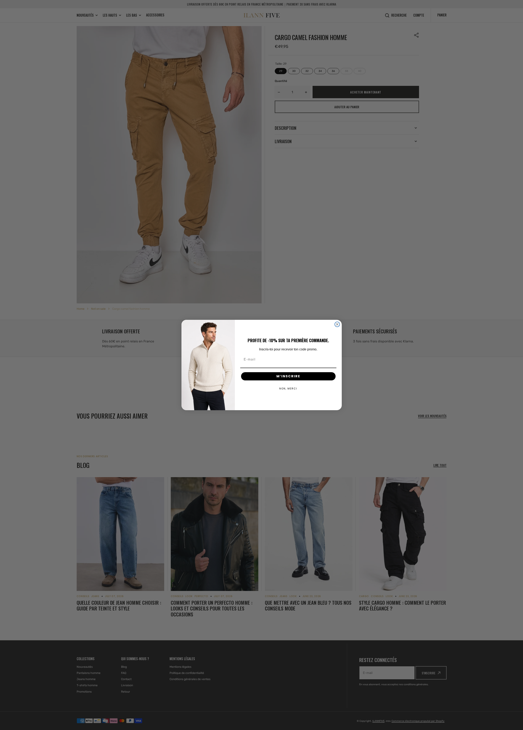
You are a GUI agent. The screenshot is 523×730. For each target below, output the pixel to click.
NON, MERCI (288, 388)
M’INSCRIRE (288, 376)
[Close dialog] (337, 324)
